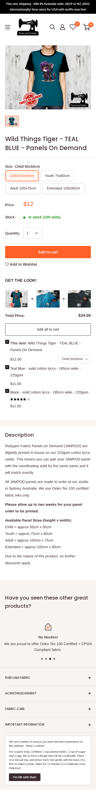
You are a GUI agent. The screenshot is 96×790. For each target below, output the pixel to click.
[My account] (62, 27)
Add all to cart (48, 329)
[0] (86, 27)
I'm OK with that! (24, 777)
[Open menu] (7, 27)
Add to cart (48, 252)
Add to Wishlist (23, 264)
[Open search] (52, 27)
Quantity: (12, 233)
